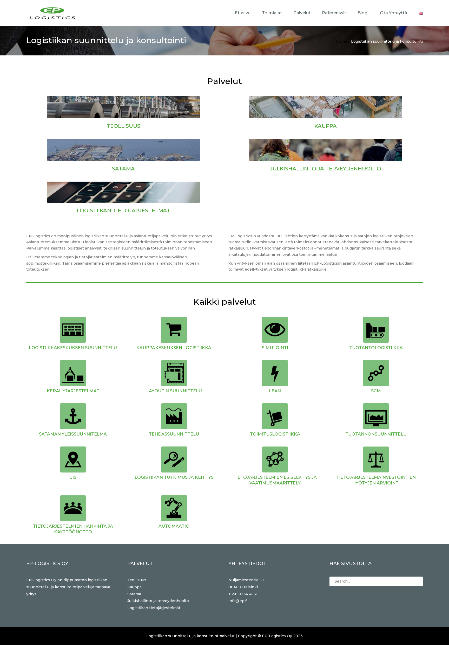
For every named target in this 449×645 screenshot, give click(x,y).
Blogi (363, 12)
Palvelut (302, 12)
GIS (72, 477)
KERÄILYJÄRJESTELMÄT (73, 390)
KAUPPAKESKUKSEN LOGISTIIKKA (173, 347)
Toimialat (272, 12)
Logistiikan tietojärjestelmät (153, 607)
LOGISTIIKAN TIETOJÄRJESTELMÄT (123, 210)
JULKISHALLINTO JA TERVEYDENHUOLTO (325, 168)
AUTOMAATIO (174, 526)
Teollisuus (136, 580)
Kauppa (134, 587)
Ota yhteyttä (393, 12)
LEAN (275, 390)
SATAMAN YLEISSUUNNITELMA (73, 434)
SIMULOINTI (275, 347)
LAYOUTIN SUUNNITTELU (174, 390)
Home (341, 41)
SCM (376, 390)
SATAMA (123, 168)
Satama (134, 594)
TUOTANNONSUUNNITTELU (376, 434)
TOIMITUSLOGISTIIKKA (275, 434)
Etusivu (242, 12)
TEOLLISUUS (123, 126)
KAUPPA (325, 126)
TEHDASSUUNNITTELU (174, 434)
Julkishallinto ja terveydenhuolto (158, 600)
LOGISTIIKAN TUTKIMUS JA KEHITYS (174, 477)
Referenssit (334, 12)
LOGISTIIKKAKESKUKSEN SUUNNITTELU (73, 347)
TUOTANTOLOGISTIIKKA (376, 347)
